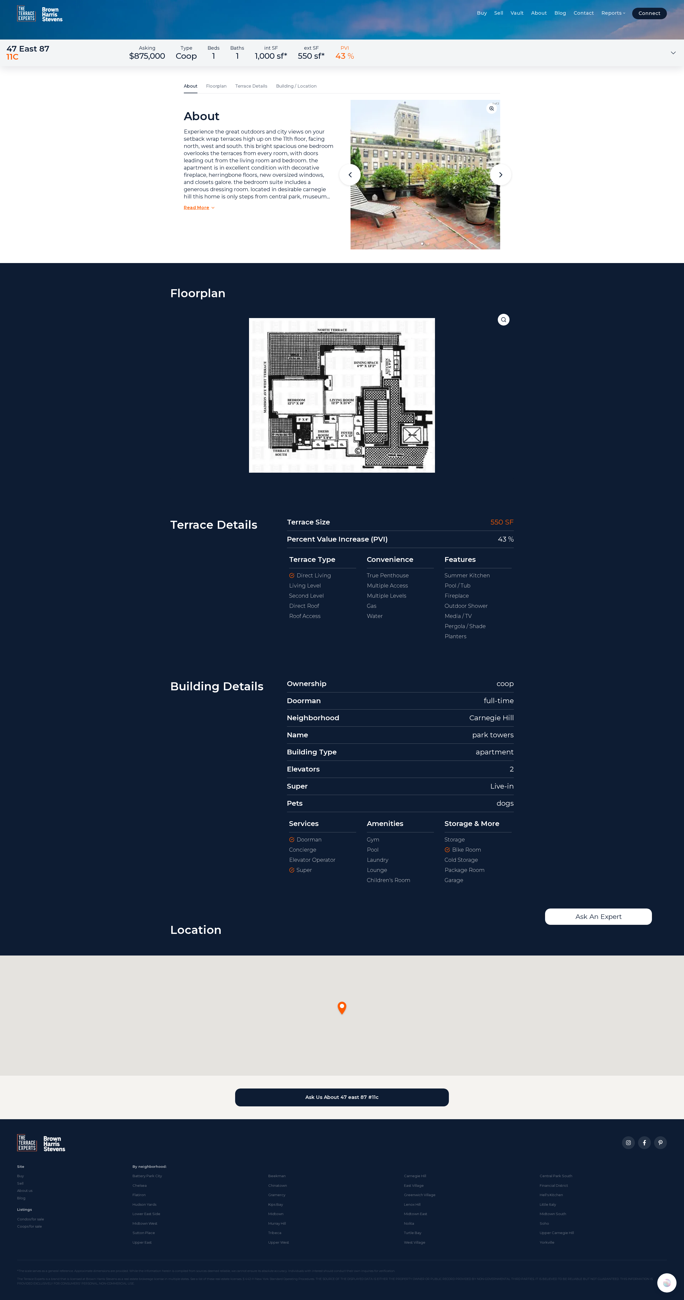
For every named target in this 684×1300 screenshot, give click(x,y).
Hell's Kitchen (551, 1195)
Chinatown (277, 1185)
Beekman (277, 1176)
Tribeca (274, 1233)
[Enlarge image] (491, 108)
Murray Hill (277, 1223)
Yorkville (547, 1242)
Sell (498, 13)
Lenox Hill (412, 1204)
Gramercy (276, 1195)
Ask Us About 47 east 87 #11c (342, 1097)
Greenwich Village (420, 1195)
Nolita (409, 1223)
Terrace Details (251, 86)
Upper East (142, 1242)
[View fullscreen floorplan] (504, 320)
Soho (544, 1223)
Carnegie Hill (415, 1176)
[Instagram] (628, 1142)
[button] (422, 244)
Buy (482, 13)
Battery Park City (147, 1176)
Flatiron (139, 1195)
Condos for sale (30, 1219)
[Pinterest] (660, 1142)
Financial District (554, 1185)
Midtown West (145, 1223)
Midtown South (553, 1214)
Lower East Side (146, 1214)
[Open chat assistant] (667, 1283)
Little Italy (548, 1204)
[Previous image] (350, 174)
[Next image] (500, 174)
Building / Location (296, 86)
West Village (414, 1242)
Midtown (275, 1214)
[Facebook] (644, 1142)
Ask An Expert (599, 917)
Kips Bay (275, 1204)
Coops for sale (29, 1226)
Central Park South (556, 1176)
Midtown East (415, 1214)
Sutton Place (144, 1233)
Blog (560, 13)
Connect (649, 13)
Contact (584, 13)
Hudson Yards (144, 1204)
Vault (517, 13)
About (539, 13)
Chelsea (140, 1185)
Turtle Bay (412, 1233)
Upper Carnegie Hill (557, 1233)
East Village (414, 1185)
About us (24, 1190)
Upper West (278, 1242)
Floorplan (216, 86)
